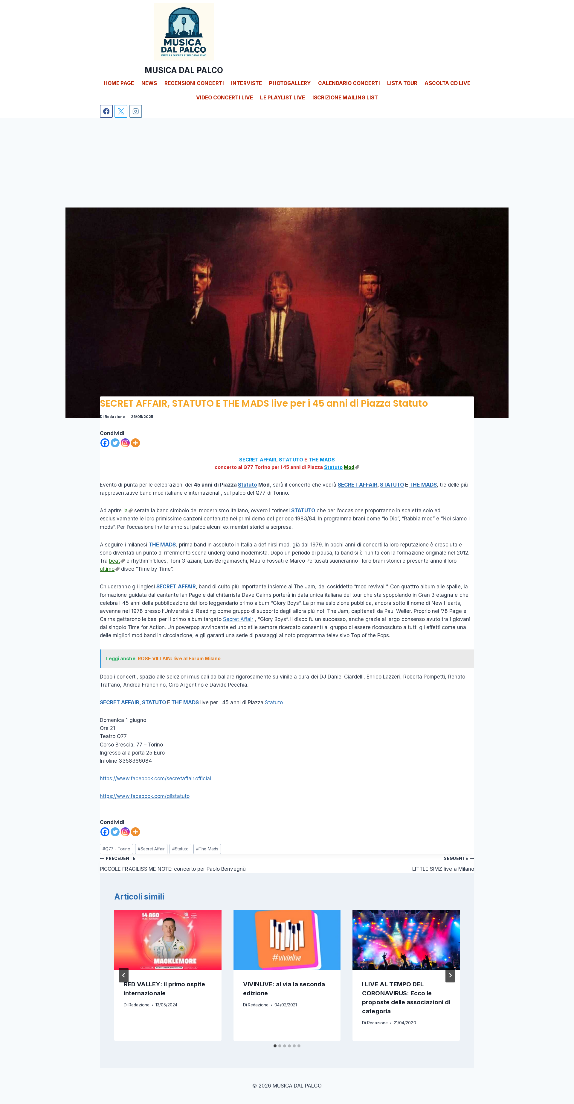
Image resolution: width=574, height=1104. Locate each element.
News (149, 83)
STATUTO (291, 460)
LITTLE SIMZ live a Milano (443, 864)
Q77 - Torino (116, 848)
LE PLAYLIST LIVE (282, 98)
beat (114, 561)
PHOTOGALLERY (290, 83)
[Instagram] (135, 111)
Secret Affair (238, 619)
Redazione (115, 416)
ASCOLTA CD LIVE (447, 83)
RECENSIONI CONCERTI (194, 83)
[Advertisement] (287, 163)
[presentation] (168, 940)
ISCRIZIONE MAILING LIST (345, 98)
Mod (349, 467)
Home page (119, 83)
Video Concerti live (224, 98)
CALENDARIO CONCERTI (349, 83)
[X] (121, 111)
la (125, 511)
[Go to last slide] (124, 975)
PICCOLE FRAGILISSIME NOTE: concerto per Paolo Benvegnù (173, 864)
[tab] (275, 1045)
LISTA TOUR (402, 83)
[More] (135, 442)
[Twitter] (115, 442)
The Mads (207, 848)
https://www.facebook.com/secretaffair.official (155, 779)
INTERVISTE (246, 83)
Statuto (333, 467)
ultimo (107, 569)
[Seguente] (450, 975)
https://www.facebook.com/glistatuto (145, 796)
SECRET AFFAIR (258, 460)
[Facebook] (106, 111)
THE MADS (322, 460)
